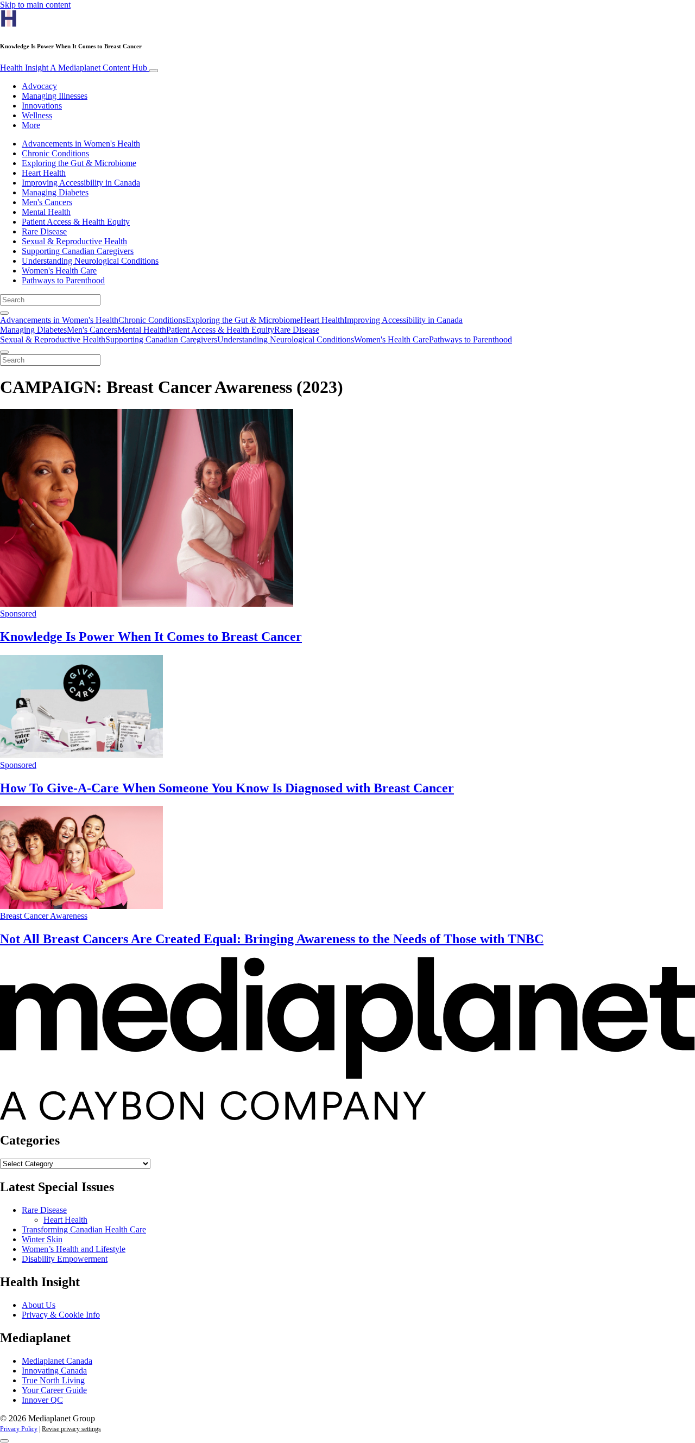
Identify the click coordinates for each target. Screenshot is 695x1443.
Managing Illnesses (54, 95)
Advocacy (39, 86)
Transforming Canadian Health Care (84, 1229)
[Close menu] (4, 352)
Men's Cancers (47, 202)
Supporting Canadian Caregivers (78, 251)
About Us (38, 1304)
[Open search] (4, 313)
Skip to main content (35, 4)
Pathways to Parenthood (63, 280)
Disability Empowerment (65, 1258)
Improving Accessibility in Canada (81, 182)
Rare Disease (44, 231)
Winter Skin (42, 1239)
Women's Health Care (59, 270)
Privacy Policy (18, 1429)
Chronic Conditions (55, 153)
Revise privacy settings (71, 1429)
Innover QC (42, 1399)
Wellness (37, 115)
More (31, 125)
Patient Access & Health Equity (76, 221)
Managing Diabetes (55, 192)
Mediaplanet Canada (57, 1360)
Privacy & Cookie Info (61, 1314)
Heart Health (44, 172)
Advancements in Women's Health (81, 143)
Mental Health (46, 212)
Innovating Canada (54, 1370)
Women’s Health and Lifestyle (73, 1249)
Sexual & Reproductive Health (74, 241)
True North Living (53, 1380)
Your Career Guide (54, 1390)
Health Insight (73, 67)
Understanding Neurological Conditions (90, 260)
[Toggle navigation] (153, 70)
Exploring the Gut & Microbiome (79, 163)
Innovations (42, 105)
